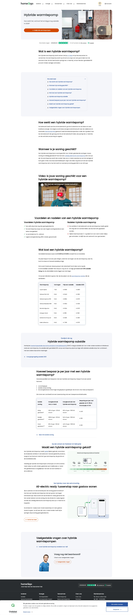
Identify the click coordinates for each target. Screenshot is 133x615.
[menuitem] (39, 4)
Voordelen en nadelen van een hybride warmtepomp (65, 89)
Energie (48, 4)
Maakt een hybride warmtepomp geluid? (61, 104)
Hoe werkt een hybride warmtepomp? (60, 82)
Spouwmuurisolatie (26, 599)
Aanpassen (116, 609)
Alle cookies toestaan (117, 604)
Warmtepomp (61, 597)
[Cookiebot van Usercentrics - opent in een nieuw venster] (13, 612)
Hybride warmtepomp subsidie (58, 96)
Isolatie (23, 597)
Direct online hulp (101, 597)
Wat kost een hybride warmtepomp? (60, 93)
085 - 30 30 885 (100, 599)
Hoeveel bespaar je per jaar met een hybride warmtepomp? (67, 100)
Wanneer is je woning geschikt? (58, 85)
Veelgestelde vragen (63, 562)
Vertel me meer (32, 520)
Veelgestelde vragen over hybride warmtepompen (64, 107)
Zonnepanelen (43, 597)
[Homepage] (28, 3)
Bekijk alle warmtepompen (42, 30)
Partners (78, 599)
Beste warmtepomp (63, 599)
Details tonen (26, 612)
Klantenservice (81, 4)
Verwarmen (58, 4)
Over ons (69, 4)
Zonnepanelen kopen (45, 599)
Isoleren (38, 4)
